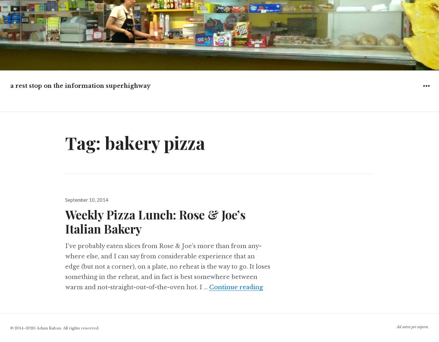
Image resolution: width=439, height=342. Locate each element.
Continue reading (236, 287)
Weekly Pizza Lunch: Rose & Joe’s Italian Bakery (155, 221)
